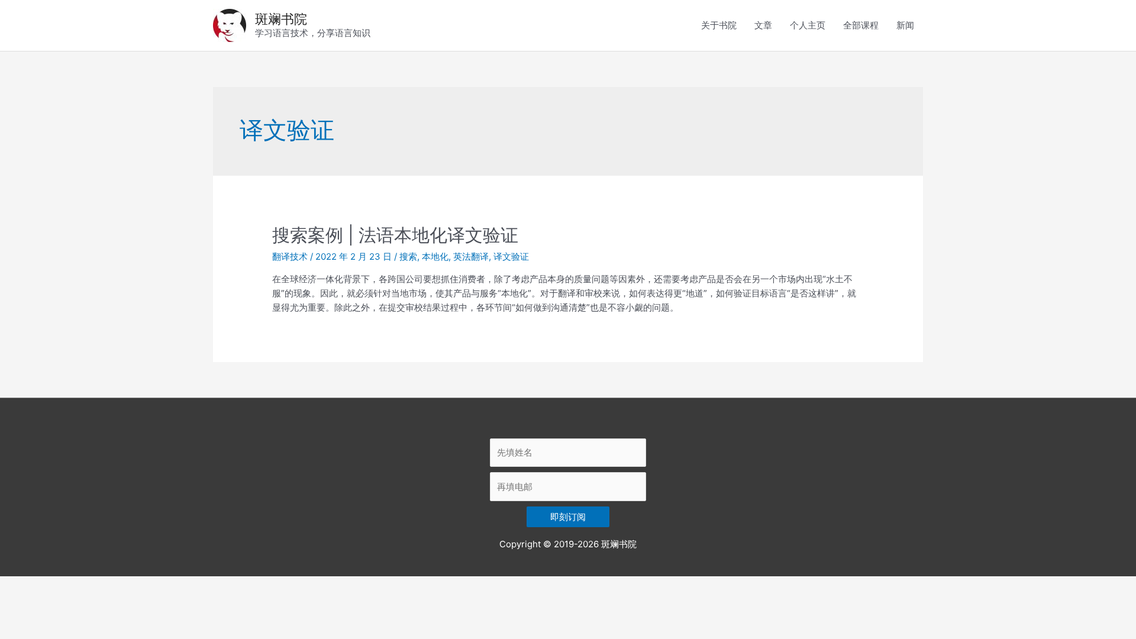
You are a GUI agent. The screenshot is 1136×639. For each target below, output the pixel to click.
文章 (763, 25)
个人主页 (807, 25)
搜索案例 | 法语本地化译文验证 (395, 235)
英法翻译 (471, 256)
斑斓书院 (281, 19)
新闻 (905, 25)
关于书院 (719, 25)
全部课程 (861, 25)
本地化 (435, 256)
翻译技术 (290, 256)
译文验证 (511, 256)
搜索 (408, 256)
